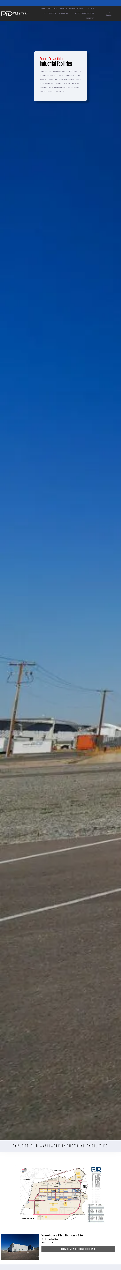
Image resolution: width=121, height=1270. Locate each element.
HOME (42, 8)
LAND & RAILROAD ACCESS (71, 8)
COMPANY (63, 13)
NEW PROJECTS (49, 13)
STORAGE (90, 8)
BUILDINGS (52, 8)
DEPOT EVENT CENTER (84, 13)
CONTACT (90, 18)
